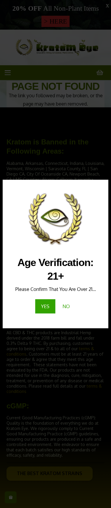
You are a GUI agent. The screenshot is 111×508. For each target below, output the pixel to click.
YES (45, 306)
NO (66, 306)
